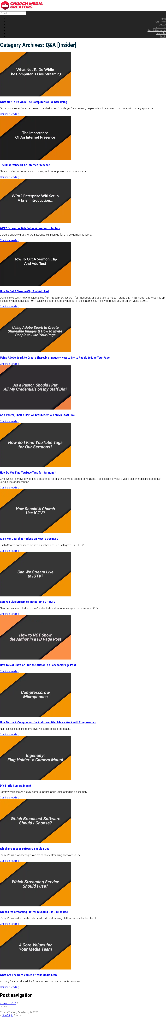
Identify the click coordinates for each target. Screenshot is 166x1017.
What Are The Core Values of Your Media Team (29, 975)
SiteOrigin (7, 1015)
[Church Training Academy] (24, 9)
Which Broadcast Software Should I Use (24, 848)
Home (163, 18)
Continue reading (9, 114)
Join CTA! (161, 33)
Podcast (162, 24)
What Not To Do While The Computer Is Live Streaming (33, 102)
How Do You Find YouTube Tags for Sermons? (28, 472)
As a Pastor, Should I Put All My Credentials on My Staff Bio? (37, 415)
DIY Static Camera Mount (15, 785)
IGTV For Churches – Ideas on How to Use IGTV (29, 539)
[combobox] (13, 13)
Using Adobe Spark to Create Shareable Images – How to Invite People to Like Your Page (55, 357)
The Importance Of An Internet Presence (25, 165)
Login (163, 36)
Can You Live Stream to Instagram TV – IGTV (27, 602)
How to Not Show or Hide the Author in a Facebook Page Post (38, 665)
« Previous (6, 1003)
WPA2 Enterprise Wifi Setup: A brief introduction (30, 228)
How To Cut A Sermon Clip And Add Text (24, 291)
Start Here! (160, 21)
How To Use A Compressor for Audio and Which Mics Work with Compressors (48, 722)
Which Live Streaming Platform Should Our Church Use (34, 912)
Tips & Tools (159, 27)
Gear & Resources (157, 30)
